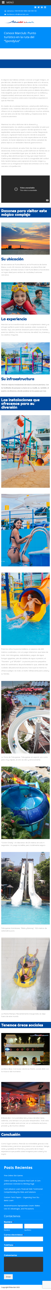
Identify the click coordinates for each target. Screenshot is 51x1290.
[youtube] (42, 8)
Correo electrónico (14, 1235)
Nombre (9, 1222)
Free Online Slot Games (13, 1175)
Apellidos (27, 1230)
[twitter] (38, 8)
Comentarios (10, 1255)
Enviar (8, 1277)
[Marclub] (17, 21)
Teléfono (9, 1245)
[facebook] (35, 8)
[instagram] (45, 8)
